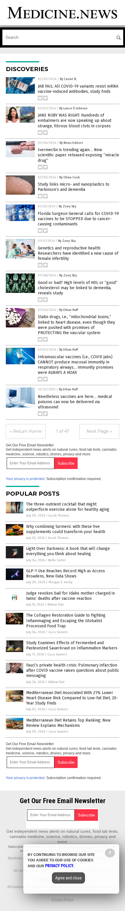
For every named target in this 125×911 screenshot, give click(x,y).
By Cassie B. (68, 79)
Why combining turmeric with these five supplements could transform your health (65, 529)
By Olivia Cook (69, 177)
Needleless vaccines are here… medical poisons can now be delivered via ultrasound (75, 402)
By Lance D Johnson (73, 108)
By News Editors (71, 143)
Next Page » (99, 431)
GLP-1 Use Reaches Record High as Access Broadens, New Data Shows (65, 573)
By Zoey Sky (67, 206)
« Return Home (26, 431)
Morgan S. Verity (60, 582)
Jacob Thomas (59, 515)
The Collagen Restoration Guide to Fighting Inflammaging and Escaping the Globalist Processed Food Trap (66, 620)
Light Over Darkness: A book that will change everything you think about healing (68, 551)
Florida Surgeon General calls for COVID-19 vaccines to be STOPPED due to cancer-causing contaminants (78, 219)
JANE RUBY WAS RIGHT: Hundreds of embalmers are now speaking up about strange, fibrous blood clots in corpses (74, 120)
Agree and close (68, 878)
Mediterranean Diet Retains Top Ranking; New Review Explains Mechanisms (68, 723)
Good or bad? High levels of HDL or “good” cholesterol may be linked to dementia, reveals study (77, 288)
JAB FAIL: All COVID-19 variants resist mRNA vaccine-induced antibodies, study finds (78, 89)
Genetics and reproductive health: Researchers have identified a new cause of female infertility (78, 253)
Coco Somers (58, 632)
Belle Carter (57, 560)
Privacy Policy (62, 899)
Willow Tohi (55, 604)
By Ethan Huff (68, 310)
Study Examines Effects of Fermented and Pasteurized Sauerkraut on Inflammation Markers (71, 645)
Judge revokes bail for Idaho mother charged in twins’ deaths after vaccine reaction (70, 596)
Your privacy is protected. (25, 479)
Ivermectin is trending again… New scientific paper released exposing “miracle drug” (78, 155)
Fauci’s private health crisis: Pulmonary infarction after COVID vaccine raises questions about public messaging (72, 670)
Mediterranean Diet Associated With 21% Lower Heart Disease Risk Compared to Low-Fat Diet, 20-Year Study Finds (72, 698)
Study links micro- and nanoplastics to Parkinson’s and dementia (73, 187)
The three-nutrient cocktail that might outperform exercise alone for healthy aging (67, 507)
